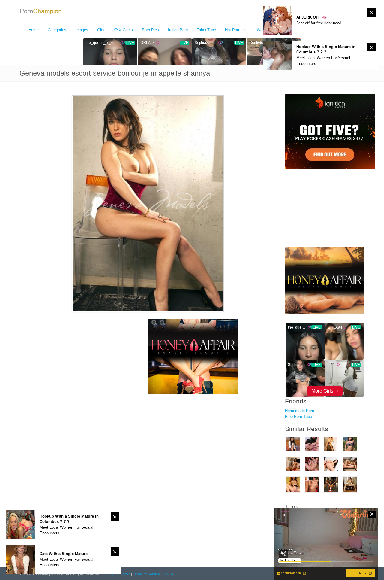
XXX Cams (123, 30)
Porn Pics (150, 30)
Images (81, 30)
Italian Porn (178, 30)
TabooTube (206, 30)
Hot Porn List (236, 30)
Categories (57, 30)
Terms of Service (146, 574)
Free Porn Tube (298, 416)
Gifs (100, 30)
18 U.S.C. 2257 (117, 574)
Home (33, 30)
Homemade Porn (299, 410)
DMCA (168, 574)
